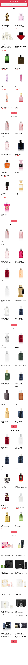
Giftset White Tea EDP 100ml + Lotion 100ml (21, 594)
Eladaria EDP (17, 107)
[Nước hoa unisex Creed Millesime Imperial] (7, 517)
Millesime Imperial (5, 526)
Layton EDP (17, 422)
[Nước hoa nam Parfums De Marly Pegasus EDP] (7, 338)
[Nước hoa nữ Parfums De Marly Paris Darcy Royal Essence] (21, 291)
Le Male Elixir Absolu (5, 26)
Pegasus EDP (4, 347)
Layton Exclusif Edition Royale (19, 320)
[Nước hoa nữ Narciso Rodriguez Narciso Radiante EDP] (21, 17)
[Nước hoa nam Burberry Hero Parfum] (21, 59)
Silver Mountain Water (19, 507)
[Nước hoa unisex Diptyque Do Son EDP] (7, 478)
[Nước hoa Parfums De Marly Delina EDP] (21, 125)
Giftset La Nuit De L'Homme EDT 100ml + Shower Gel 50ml (21, 636)
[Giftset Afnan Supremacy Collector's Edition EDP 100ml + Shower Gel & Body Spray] (21, 603)
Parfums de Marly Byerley (20, 365)
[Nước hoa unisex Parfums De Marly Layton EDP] (21, 413)
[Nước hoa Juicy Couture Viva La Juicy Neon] (7, 206)
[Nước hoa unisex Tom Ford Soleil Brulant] (21, 185)
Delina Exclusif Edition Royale (5, 135)
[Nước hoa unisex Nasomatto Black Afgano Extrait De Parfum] (7, 185)
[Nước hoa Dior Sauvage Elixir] (21, 145)
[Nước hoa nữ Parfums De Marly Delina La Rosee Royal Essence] (7, 145)
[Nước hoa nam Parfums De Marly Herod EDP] (7, 395)
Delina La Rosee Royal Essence (6, 155)
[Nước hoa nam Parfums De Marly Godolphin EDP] (7, 413)
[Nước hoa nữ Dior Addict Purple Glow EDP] (7, 78)
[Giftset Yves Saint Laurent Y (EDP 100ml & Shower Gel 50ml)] (7, 625)
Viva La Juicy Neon (5, 215)
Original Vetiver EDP (19, 526)
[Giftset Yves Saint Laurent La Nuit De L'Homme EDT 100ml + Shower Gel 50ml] (21, 625)
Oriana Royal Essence (19, 262)
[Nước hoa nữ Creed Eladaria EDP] (21, 98)
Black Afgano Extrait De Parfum (6, 195)
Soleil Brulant (17, 194)
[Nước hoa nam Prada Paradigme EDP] (7, 59)
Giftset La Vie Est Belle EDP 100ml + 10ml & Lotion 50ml (7, 555)
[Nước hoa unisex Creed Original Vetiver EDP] (21, 517)
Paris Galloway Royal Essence (5, 301)
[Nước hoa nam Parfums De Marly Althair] (21, 395)
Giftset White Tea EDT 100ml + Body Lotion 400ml (7, 613)
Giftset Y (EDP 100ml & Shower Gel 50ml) (6, 635)
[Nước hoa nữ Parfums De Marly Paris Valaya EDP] (7, 310)
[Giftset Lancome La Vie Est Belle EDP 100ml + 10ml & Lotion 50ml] (7, 545)
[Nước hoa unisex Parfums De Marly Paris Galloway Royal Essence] (7, 291)
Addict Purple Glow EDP (6, 87)
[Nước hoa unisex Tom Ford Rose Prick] (21, 164)
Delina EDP (17, 134)
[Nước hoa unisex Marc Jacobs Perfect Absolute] (7, 498)
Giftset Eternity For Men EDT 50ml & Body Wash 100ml (21, 555)
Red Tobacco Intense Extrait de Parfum (21, 488)
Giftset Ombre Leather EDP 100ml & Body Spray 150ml (21, 574)
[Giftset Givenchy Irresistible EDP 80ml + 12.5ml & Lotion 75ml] (7, 584)
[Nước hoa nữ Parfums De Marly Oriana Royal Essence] (21, 253)
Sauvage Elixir (18, 154)
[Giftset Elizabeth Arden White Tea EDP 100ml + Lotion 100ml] (21, 584)
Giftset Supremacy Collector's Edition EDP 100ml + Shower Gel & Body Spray (21, 614)
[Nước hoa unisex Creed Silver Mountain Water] (21, 498)
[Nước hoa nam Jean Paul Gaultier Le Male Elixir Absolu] (7, 17)
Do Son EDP (3, 487)
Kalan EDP (3, 282)
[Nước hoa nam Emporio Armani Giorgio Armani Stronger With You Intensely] (7, 164)
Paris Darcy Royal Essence (20, 300)
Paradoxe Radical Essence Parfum (20, 47)
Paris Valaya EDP (4, 319)
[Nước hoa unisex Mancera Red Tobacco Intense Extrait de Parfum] (21, 478)
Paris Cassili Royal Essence (21, 282)
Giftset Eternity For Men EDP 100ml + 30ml (7, 574)
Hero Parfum (17, 68)
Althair (16, 404)
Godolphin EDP (4, 422)
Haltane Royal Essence (6, 384)
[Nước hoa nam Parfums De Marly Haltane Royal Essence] (7, 375)
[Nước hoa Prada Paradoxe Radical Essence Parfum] (21, 37)
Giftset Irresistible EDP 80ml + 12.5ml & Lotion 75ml (7, 594)
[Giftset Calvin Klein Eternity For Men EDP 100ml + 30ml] (7, 564)
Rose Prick (17, 173)
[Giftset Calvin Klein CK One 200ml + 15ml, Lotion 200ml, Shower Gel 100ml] (7, 37)
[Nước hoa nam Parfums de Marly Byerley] (21, 356)
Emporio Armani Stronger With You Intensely (6, 174)
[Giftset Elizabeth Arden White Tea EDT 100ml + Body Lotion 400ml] (7, 603)
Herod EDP (3, 404)
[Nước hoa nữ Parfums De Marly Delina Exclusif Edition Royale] (7, 125)
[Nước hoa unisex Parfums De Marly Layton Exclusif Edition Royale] (21, 310)
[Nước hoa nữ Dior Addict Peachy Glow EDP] (7, 98)
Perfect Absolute (4, 507)
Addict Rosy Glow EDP (19, 87)
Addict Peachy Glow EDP (6, 107)
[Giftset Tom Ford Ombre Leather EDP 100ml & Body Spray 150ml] (21, 564)
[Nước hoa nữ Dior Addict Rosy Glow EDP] (21, 78)
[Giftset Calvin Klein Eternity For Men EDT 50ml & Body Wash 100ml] (21, 545)
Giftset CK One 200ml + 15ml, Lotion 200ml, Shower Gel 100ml (7, 47)
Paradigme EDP (4, 68)
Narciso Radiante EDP (19, 26)
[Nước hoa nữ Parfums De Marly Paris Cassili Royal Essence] (21, 273)
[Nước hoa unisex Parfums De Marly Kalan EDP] (7, 273)
